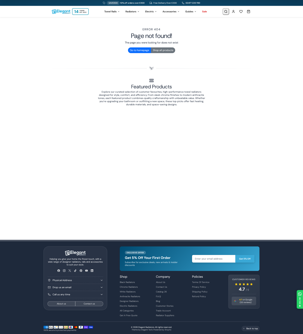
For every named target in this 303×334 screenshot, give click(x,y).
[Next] (243, 109)
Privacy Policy (199, 286)
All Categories (127, 310)
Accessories (169, 11)
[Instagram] (64, 270)
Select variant (150, 215)
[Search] (226, 11)
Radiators (130, 11)
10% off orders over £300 (127, 3)
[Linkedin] (92, 270)
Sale (204, 11)
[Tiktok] (75, 270)
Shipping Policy (200, 291)
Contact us (89, 303)
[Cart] (248, 11)
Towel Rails (110, 11)
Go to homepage (139, 50)
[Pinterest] (81, 270)
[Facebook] (58, 270)
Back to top (252, 328)
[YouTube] (86, 270)
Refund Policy (199, 296)
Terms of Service (200, 282)
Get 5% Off (245, 258)
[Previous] (60, 109)
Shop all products (163, 50)
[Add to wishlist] (256, 201)
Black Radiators (127, 282)
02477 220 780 (193, 3)
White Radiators (128, 291)
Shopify (168, 329)
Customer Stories (164, 305)
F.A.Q (158, 296)
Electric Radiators (128, 305)
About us (61, 303)
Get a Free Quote (128, 315)
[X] (70, 270)
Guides (189, 11)
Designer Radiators (129, 301)
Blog (158, 301)
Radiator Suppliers (165, 315)
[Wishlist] (241, 11)
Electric (149, 11)
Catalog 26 (161, 291)
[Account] (233, 11)
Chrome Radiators (129, 286)
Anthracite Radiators (130, 296)
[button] (300, 299)
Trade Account (163, 310)
